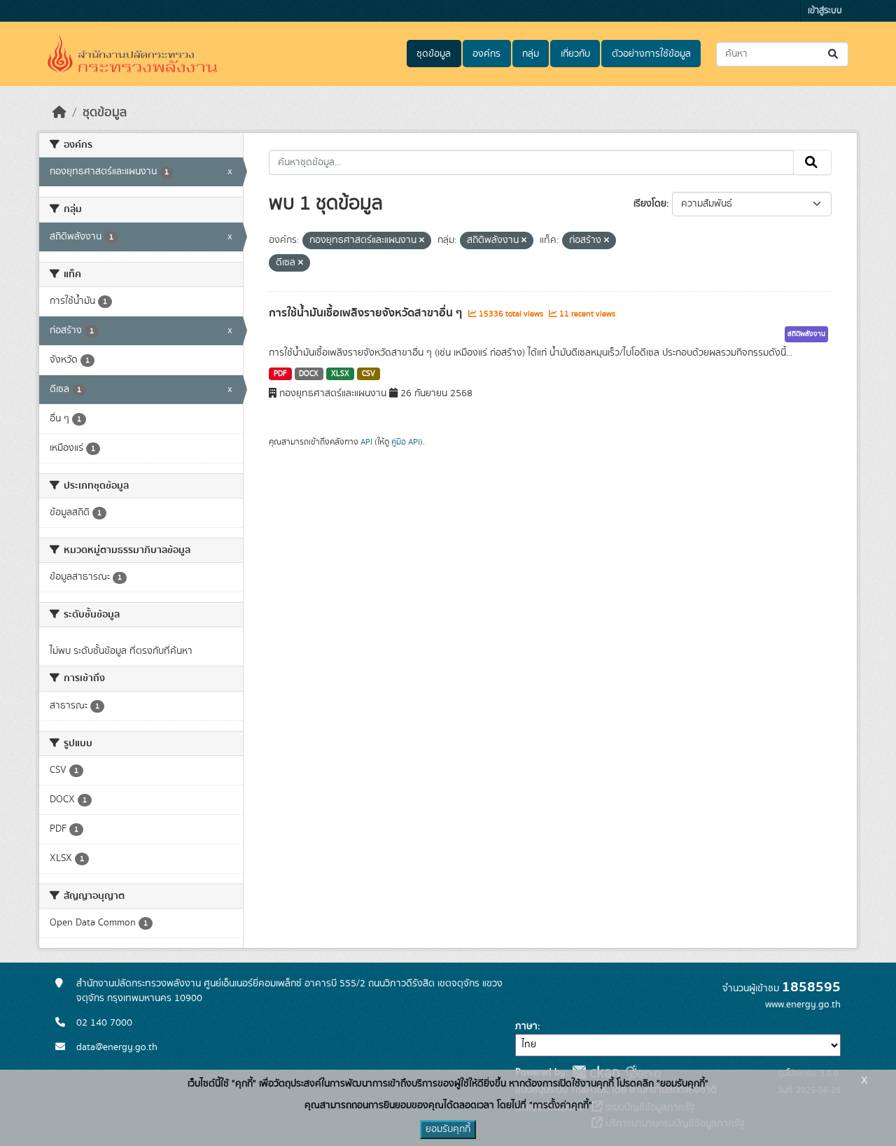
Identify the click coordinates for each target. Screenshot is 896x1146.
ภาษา (526, 1026)
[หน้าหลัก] (59, 113)
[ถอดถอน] (421, 240)
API (366, 441)
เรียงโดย (650, 204)
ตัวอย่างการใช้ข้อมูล (651, 54)
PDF (280, 373)
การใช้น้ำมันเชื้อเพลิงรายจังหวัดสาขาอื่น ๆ (367, 313)
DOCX (308, 373)
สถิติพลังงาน (806, 334)
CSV (368, 373)
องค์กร (486, 54)
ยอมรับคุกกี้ (448, 1129)
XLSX (340, 373)
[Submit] (834, 54)
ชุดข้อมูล (433, 54)
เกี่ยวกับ (575, 54)
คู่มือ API (405, 441)
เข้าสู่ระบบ (825, 11)
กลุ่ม (530, 54)
